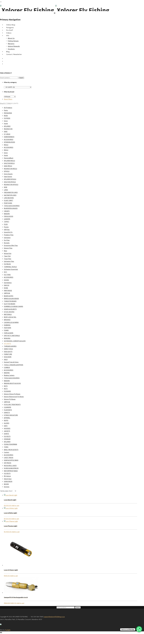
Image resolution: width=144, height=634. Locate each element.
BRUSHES (7, 320)
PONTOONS (8, 203)
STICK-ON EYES (9, 312)
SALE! (6, 359)
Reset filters (8, 99)
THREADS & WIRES (10, 346)
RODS (6, 116)
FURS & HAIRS (8, 333)
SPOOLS (6, 171)
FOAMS (6, 330)
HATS (5, 426)
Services (6, 487)
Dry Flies (7, 240)
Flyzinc (6, 227)
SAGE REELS (8, 166)
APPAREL (7, 418)
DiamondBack (8, 158)
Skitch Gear (8, 479)
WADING (7, 373)
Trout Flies (7, 259)
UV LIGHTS (7, 343)
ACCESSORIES (8, 139)
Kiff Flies (7, 230)
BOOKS (6, 484)
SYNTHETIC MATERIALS (12, 336)
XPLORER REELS (9, 161)
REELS (6, 145)
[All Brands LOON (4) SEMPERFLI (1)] (10, 97)
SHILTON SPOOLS (10, 182)
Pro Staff (9, 30)
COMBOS (7, 367)
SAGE (5, 131)
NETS (6, 386)
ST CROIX (7, 134)
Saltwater (7, 238)
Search (21, 77)
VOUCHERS (7, 357)
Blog (8, 52)
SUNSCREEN (8, 481)
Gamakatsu (8, 283)
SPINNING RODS (9, 142)
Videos (8, 33)
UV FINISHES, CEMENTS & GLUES (15, 341)
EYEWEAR (7, 439)
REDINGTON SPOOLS (11, 184)
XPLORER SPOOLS (10, 179)
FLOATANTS (8, 410)
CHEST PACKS (8, 457)
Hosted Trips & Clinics (11, 362)
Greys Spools (8, 174)
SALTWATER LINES (10, 195)
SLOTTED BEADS (9, 304)
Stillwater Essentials (11, 269)
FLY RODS (7, 118)
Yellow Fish (7, 253)
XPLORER (7, 126)
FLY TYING (7, 103)
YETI (5, 272)
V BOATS (7, 211)
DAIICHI (6, 285)
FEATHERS (7, 328)
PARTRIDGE (8, 290)
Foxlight (7, 630)
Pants (6, 110)
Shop (1, 103)
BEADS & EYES (8, 296)
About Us (11, 38)
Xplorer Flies (8, 248)
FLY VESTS (7, 436)
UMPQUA (7, 293)
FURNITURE (8, 354)
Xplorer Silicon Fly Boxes (12, 394)
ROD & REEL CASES (10, 465)
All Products (8, 108)
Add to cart (15, 505)
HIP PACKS (7, 463)
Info (7, 35)
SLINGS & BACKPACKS (11, 468)
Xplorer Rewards (14, 46)
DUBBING (7, 325)
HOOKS (6, 280)
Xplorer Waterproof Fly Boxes (14, 397)
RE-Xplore (7, 476)
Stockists (11, 49)
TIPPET (6, 222)
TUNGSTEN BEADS (10, 301)
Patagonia (10, 27)
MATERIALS (8, 314)
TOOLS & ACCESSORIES (11, 206)
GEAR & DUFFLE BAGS (11, 460)
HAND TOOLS (8, 349)
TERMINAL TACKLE (10, 267)
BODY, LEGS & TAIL (10, 317)
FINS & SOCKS (8, 216)
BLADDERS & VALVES (11, 208)
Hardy (6, 123)
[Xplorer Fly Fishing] (54, 10)
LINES (6, 190)
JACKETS (7, 431)
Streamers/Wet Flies (11, 245)
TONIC (6, 447)
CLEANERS (7, 407)
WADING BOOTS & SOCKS (12, 383)
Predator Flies (8, 235)
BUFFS (6, 420)
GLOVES (6, 423)
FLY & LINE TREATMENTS (12, 404)
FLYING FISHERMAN (10, 444)
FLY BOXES (7, 391)
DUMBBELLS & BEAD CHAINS (13, 306)
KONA (6, 288)
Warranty (11, 44)
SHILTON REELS (9, 163)
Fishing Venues (13, 41)
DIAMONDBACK (9, 137)
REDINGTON (8, 129)
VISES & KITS (8, 351)
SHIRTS (6, 434)
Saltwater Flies (9, 261)
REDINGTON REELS (10, 169)
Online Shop (10, 25)
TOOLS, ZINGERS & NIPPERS (13, 365)
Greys (6, 121)
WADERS (7, 214)
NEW (5, 187)
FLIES (6, 224)
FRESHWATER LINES (11, 192)
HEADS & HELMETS (10, 309)
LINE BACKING (9, 198)
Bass (5, 251)
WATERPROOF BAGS (11, 471)
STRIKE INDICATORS (11, 415)
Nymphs (7, 243)
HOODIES (7, 428)
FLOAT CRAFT (8, 200)
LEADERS (7, 219)
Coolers (6, 452)
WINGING (7, 338)
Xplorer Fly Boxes (9, 399)
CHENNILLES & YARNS (11, 322)
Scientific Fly (8, 232)
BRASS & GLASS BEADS (11, 298)
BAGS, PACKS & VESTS (11, 450)
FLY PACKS (7, 264)
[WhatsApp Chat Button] (139, 629)
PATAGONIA (8, 113)
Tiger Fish (7, 256)
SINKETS (7, 412)
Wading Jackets (9, 375)
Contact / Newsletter (14, 54)
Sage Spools (8, 176)
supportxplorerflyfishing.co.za (54, 617)
